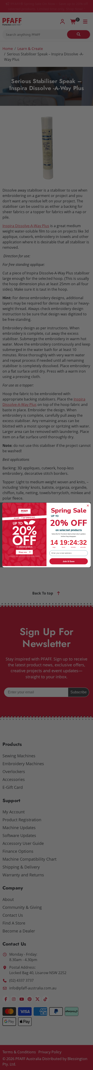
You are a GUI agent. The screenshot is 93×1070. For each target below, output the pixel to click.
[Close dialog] (88, 506)
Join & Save (68, 561)
